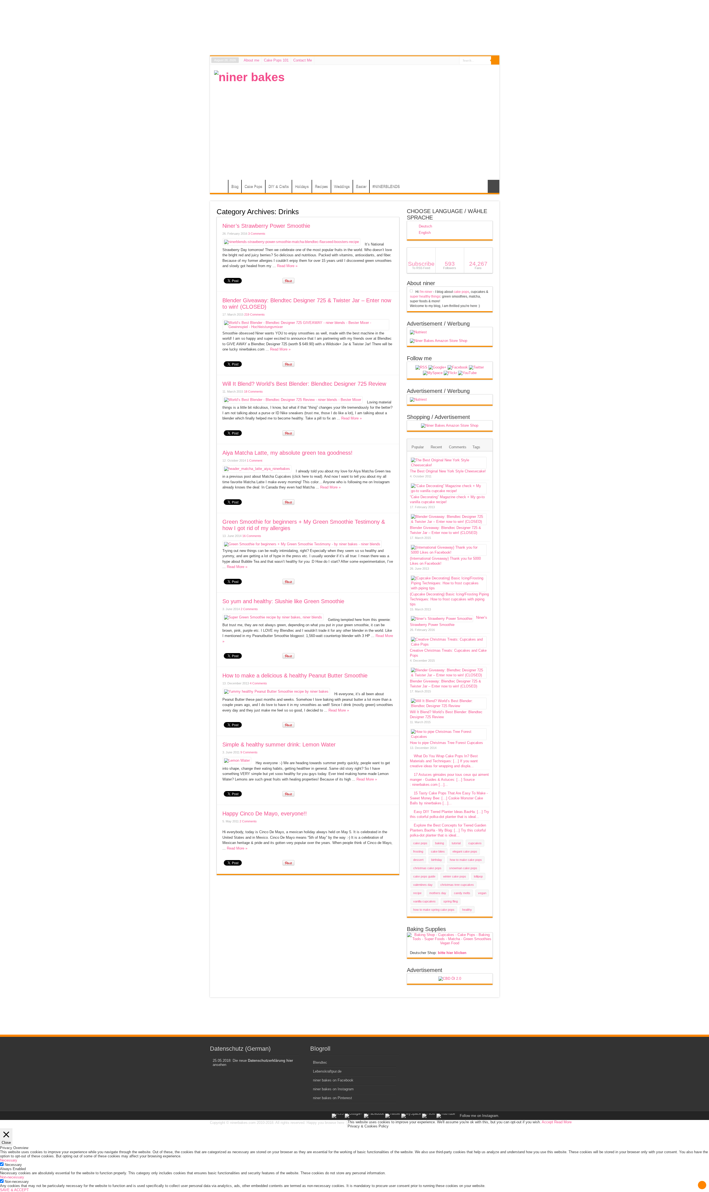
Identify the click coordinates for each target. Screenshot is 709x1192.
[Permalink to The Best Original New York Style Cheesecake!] (448, 465)
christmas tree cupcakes (457, 884)
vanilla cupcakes (424, 901)
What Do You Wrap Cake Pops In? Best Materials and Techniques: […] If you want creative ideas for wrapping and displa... (444, 761)
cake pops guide (424, 876)
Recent (436, 447)
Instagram (490, 1116)
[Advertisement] (394, 109)
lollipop (478, 876)
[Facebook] (458, 367)
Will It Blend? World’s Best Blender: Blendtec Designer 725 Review (304, 384)
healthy (467, 909)
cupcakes (475, 843)
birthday (436, 859)
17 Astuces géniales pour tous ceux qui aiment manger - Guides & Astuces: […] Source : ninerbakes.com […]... (449, 780)
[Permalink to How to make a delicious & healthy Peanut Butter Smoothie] (276, 691)
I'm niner (426, 292)
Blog (234, 186)
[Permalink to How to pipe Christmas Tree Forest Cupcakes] (448, 737)
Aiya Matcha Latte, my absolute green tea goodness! (287, 453)
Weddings (342, 186)
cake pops (461, 292)
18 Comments (253, 391)
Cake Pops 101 (276, 60)
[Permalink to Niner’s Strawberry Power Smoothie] (291, 242)
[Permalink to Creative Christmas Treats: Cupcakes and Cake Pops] (448, 644)
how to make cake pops (466, 859)
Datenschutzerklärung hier (270, 1060)
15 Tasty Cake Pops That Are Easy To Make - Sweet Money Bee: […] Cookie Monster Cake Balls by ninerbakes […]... (449, 798)
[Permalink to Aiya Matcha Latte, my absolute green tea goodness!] (257, 469)
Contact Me (302, 60)
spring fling (450, 901)
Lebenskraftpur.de (327, 1071)
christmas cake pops (427, 868)
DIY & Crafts (278, 186)
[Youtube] (467, 373)
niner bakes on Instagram (333, 1089)
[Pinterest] (433, 373)
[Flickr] (450, 373)
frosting (418, 851)
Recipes (321, 186)
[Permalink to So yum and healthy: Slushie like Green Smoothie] (273, 617)
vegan (482, 893)
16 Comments (251, 536)
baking (439, 843)
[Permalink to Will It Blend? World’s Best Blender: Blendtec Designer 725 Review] (292, 400)
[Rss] (421, 367)
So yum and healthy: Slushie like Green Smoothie (283, 601)
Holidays (302, 186)
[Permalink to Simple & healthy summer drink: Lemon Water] (237, 760)
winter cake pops (454, 876)
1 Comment (254, 460)
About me (251, 60)
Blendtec (320, 1062)
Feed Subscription (397, 211)
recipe (417, 893)
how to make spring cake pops (433, 909)
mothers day (437, 893)
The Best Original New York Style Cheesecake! (448, 471)
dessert (418, 859)
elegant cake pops (465, 851)
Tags (476, 447)
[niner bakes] (249, 77)
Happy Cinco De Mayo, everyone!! (264, 813)
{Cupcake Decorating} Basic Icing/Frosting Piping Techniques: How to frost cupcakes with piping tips (449, 599)
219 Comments (254, 314)
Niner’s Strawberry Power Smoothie (266, 226)
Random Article (493, 186)
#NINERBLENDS (386, 186)
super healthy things (425, 296)
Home (220, 187)
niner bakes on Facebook (333, 1080)
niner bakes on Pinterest (332, 1098)
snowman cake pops (463, 868)
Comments (457, 447)
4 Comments (258, 683)
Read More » (287, 266)
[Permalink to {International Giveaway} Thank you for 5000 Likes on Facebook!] (448, 552)
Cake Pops (253, 186)
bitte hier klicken (452, 953)
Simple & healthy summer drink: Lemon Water (279, 744)
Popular (418, 447)
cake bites (438, 851)
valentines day (423, 884)
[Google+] (437, 367)
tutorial (456, 843)
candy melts (462, 893)
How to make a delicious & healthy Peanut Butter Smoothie (295, 675)
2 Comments (249, 609)
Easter (361, 186)
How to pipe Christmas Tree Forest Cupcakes (446, 743)
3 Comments (256, 233)
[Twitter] (476, 367)
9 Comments (249, 752)
